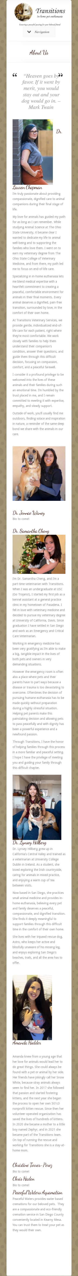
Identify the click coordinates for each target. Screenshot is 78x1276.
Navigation (42, 32)
